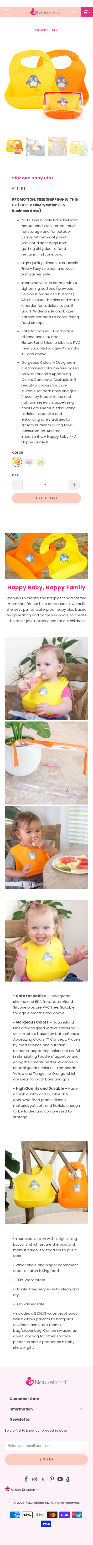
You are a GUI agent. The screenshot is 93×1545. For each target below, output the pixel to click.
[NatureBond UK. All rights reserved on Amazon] (67, 1479)
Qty (15, 475)
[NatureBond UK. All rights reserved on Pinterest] (51, 1479)
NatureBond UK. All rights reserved (52, 1502)
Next (55, 30)
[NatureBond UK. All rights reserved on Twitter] (43, 1479)
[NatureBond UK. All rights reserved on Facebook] (26, 1479)
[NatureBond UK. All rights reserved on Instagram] (34, 1479)
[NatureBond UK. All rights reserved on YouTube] (60, 1479)
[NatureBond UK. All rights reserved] (46, 12)
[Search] (76, 12)
